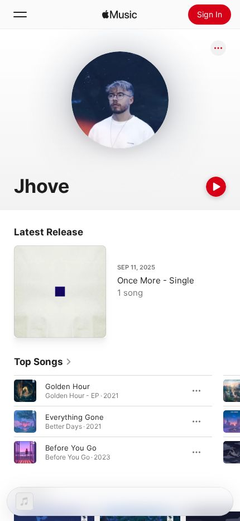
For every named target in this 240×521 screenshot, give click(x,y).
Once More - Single (155, 280)
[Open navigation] (20, 14)
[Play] (216, 187)
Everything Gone (74, 417)
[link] (43, 362)
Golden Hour (67, 386)
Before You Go (71, 447)
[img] (119, 15)
